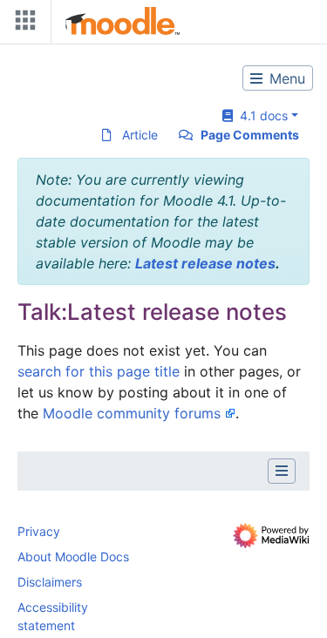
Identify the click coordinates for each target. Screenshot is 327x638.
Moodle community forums (132, 413)
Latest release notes (205, 263)
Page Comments (250, 134)
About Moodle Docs (73, 556)
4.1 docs (260, 115)
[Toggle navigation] (22, 24)
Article (140, 134)
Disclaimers (49, 581)
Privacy (38, 531)
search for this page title (98, 371)
